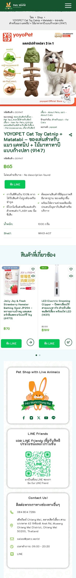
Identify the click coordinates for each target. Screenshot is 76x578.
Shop (40, 17)
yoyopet (53, 126)
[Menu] (68, 5)
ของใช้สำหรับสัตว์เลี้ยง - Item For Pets (17, 121)
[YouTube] (46, 418)
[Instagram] (31, 418)
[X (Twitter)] (38, 418)
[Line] (53, 418)
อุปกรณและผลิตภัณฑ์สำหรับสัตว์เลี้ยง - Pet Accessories (19, 125)
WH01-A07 (44, 233)
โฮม (32, 17)
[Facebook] (23, 418)
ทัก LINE (15, 184)
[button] (36, 355)
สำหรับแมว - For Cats (55, 121)
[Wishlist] (33, 269)
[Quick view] (33, 276)
